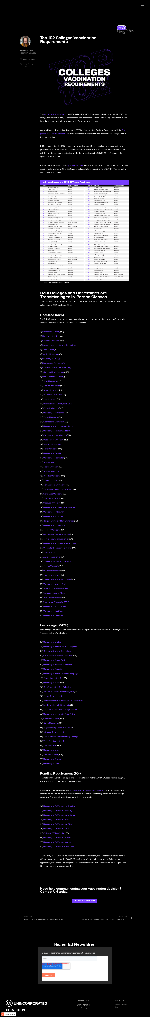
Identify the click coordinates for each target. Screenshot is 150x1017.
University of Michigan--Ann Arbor (58, 426)
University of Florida (52, 453)
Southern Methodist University (56, 705)
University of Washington (54, 516)
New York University (52, 444)
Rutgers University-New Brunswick (58, 521)
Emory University (50, 417)
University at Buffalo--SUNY (55, 606)
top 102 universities (74, 165)
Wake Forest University (53, 439)
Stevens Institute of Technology (57, 579)
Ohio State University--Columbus (57, 687)
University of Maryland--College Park (59, 507)
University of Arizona (52, 759)
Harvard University (50, 336)
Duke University (50, 381)
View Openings (82, 1008)
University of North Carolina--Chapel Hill (60, 646)
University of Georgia (52, 669)
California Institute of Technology (56, 367)
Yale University (48, 349)
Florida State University (53, 696)
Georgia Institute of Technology (57, 651)
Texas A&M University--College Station (60, 709)
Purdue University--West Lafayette (58, 691)
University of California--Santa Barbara (59, 815)
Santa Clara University (52, 494)
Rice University (49, 399)
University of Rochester (53, 458)
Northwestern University (53, 376)
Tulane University (50, 467)
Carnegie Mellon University (55, 435)
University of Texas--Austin (55, 660)
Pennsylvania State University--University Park (63, 700)
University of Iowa (51, 750)
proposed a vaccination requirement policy (87, 790)
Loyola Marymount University (56, 539)
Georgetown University (53, 421)
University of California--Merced (57, 842)
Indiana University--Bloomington (57, 561)
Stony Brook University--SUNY (56, 602)
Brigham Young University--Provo (57, 727)
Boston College (50, 462)
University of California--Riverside (57, 837)
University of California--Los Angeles (59, 806)
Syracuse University (51, 503)
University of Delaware (53, 615)
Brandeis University (52, 476)
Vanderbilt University (52, 394)
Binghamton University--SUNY (56, 588)
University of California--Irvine (56, 819)
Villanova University (51, 498)
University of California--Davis (56, 828)
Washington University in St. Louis (57, 403)
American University (52, 557)
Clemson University (51, 718)
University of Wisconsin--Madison (57, 664)
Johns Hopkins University (53, 372)
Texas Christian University (54, 741)
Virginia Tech (49, 552)
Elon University (49, 745)
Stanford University (50, 354)
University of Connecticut (54, 525)
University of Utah (51, 763)
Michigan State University (54, 732)
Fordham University (52, 530)
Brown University (51, 390)
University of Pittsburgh (53, 512)
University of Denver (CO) (54, 584)
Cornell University (51, 408)
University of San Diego (53, 611)
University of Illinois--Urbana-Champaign (60, 673)
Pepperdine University (53, 678)
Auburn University (51, 754)
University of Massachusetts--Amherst (60, 543)
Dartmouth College (51, 385)
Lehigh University (50, 480)
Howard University (51, 575)
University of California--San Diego (58, 824)
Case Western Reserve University (57, 655)
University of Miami (51, 682)
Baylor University (50, 723)
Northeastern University (53, 485)
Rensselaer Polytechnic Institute (57, 489)
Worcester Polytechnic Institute (57, 548)
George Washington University (56, 534)
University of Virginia (52, 642)
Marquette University (52, 597)
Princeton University (51, 331)
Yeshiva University (51, 566)
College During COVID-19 (28, 65)
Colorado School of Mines (54, 593)
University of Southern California (57, 430)
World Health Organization (55, 114)
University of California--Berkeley (57, 810)
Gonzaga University (51, 570)
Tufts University (50, 448)
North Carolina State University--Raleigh (60, 736)
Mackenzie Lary (28, 51)
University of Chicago (51, 358)
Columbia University (50, 340)
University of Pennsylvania (53, 363)
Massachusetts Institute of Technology (59, 345)
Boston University (51, 471)
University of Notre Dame (54, 412)
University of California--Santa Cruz (58, 846)
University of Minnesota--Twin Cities (59, 714)
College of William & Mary (54, 833)
